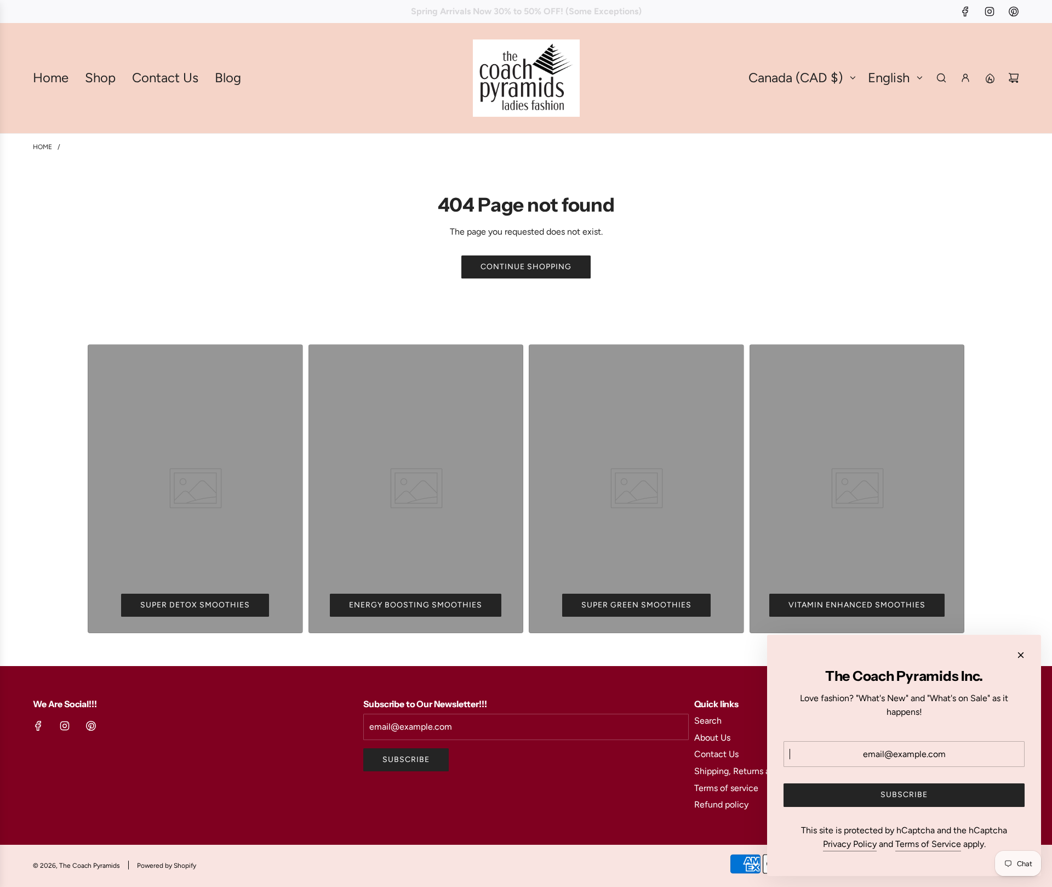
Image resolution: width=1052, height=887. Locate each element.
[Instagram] (989, 11)
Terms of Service (928, 844)
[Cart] (1014, 78)
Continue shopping (526, 266)
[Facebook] (965, 11)
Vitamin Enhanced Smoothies (856, 605)
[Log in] (965, 78)
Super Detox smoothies (195, 605)
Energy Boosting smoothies (415, 605)
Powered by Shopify (166, 865)
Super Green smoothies (636, 605)
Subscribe (406, 759)
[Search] (941, 78)
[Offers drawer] (989, 78)
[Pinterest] (1014, 11)
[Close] (1021, 655)
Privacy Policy (850, 844)
